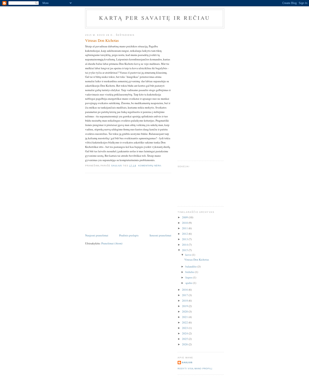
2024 (185, 333)
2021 (185, 317)
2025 (185, 339)
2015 (185, 250)
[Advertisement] (116, 203)
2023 (185, 328)
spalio (189, 283)
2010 (185, 223)
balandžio (191, 266)
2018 (185, 300)
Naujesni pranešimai (96, 235)
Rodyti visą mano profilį (195, 368)
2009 (185, 217)
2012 (185, 234)
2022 (185, 322)
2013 (185, 239)
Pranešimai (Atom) (111, 243)
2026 (185, 344)
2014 (185, 244)
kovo (188, 255)
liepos (189, 277)
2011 (185, 228)
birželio (190, 272)
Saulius (187, 362)
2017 (185, 295)
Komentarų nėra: (150, 165)
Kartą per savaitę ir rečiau (154, 17)
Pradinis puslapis (129, 235)
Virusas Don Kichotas (102, 40)
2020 (185, 311)
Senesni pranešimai (160, 235)
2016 (185, 289)
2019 (185, 306)
